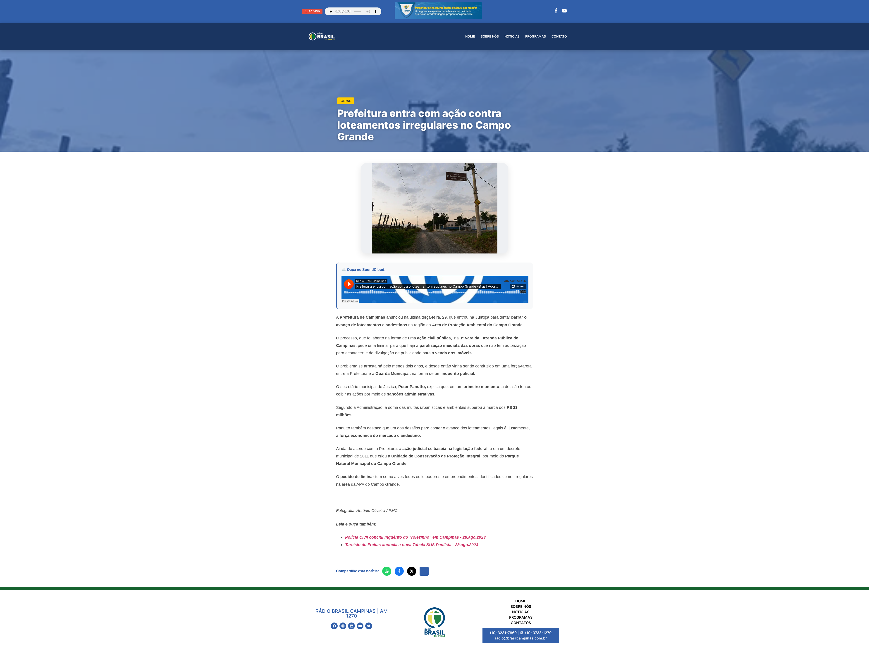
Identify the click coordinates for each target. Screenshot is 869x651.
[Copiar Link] (424, 571)
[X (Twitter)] (411, 571)
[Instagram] (342, 626)
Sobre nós (490, 36)
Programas (535, 36)
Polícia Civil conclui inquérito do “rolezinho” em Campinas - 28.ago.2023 (415, 537)
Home (470, 36)
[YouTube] (564, 11)
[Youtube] (360, 626)
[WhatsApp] (386, 571)
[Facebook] (556, 11)
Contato (559, 36)
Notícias (512, 36)
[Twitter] (368, 626)
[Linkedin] (351, 626)
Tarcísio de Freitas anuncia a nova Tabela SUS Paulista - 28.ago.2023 (411, 544)
